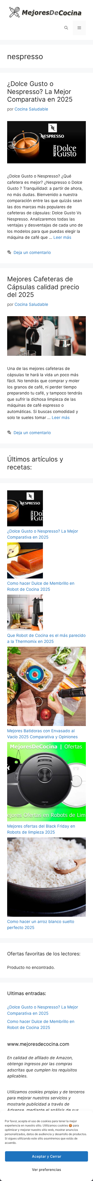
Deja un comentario (32, 252)
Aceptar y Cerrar (46, 1156)
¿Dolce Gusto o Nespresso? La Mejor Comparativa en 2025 (39, 91)
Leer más (62, 237)
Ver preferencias (46, 1169)
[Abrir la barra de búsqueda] (66, 28)
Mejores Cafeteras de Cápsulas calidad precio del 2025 (43, 287)
